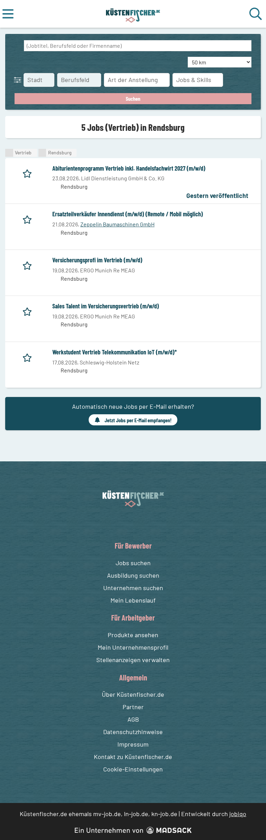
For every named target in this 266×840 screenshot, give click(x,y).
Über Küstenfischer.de (133, 694)
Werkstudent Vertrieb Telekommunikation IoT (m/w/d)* (114, 352)
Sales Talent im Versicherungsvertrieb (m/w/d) (105, 306)
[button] (19, 79)
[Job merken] (29, 172)
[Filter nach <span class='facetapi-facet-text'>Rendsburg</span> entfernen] (42, 153)
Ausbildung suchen (133, 575)
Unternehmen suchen (133, 587)
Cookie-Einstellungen (133, 769)
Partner (133, 707)
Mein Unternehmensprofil (133, 647)
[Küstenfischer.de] (133, 14)
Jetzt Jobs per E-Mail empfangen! (138, 420)
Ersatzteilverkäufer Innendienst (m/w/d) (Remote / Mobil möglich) (127, 214)
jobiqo (237, 814)
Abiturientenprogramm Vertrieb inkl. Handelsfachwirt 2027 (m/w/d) (128, 168)
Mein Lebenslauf (133, 600)
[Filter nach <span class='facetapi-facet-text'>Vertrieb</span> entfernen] (9, 153)
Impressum (133, 744)
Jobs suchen (133, 563)
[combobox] (137, 45)
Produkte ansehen (133, 635)
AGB (133, 719)
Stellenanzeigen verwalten (133, 659)
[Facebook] (127, 523)
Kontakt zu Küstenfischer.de (133, 756)
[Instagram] (140, 523)
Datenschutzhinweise (133, 731)
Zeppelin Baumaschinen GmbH (117, 224)
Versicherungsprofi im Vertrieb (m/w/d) (97, 260)
